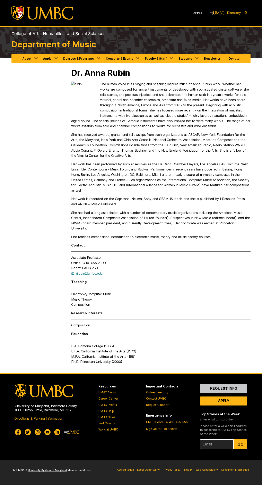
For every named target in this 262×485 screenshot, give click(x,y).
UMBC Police (155, 422)
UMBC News (106, 417)
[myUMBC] (217, 12)
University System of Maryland (47, 470)
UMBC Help (106, 411)
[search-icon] (246, 12)
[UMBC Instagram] (37, 432)
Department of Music (53, 44)
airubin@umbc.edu (89, 273)
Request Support (157, 405)
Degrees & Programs (78, 58)
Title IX (188, 469)
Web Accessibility (207, 469)
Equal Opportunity (148, 469)
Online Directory (157, 392)
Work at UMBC (108, 429)
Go (240, 444)
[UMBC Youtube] (47, 432)
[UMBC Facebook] (18, 432)
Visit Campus (107, 423)
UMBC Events (107, 405)
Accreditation (125, 469)
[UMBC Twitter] (27, 432)
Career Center (108, 398)
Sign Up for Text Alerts (161, 428)
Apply (197, 13)
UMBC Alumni (107, 392)
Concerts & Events (119, 58)
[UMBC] (42, 12)
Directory (233, 13)
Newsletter (212, 58)
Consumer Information (235, 469)
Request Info (223, 388)
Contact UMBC (156, 398)
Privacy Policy (171, 469)
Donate (234, 58)
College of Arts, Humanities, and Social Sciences (58, 33)
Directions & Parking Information (38, 418)
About (27, 58)
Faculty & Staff (156, 58)
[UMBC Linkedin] (57, 432)
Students (185, 58)
